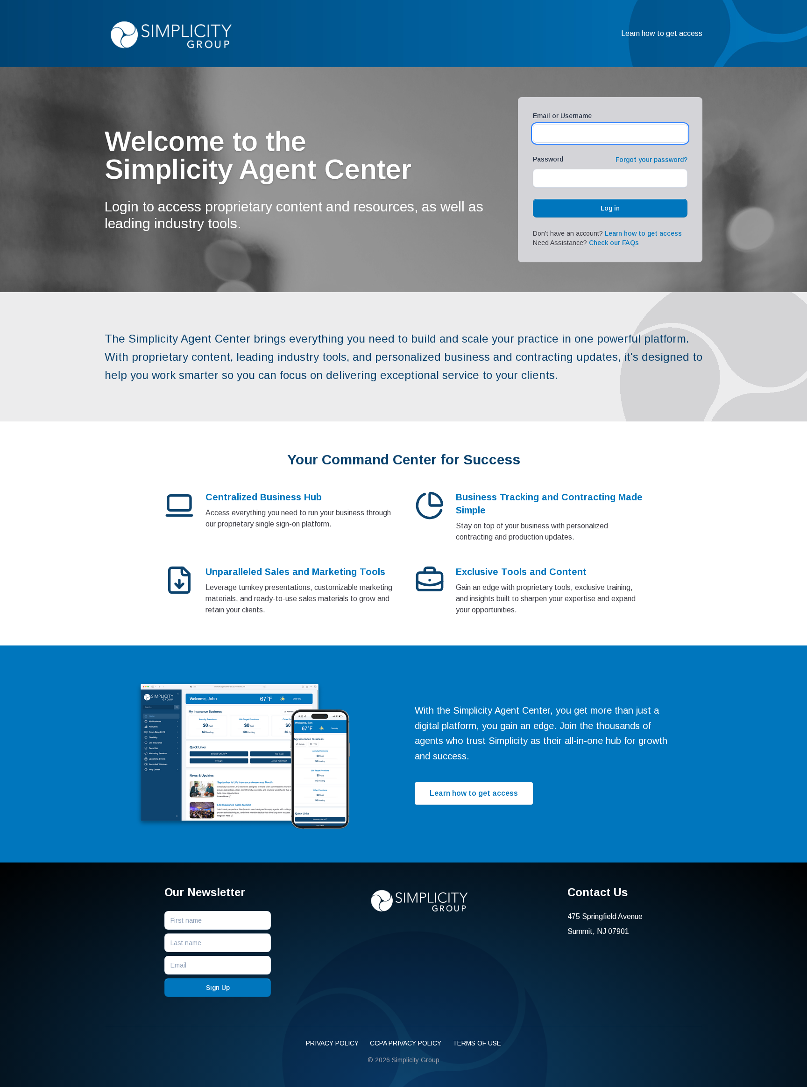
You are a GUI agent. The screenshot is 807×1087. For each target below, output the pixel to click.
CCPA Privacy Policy (405, 1043)
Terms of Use (477, 1043)
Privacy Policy (332, 1043)
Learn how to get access (661, 33)
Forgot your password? (651, 159)
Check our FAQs (614, 242)
